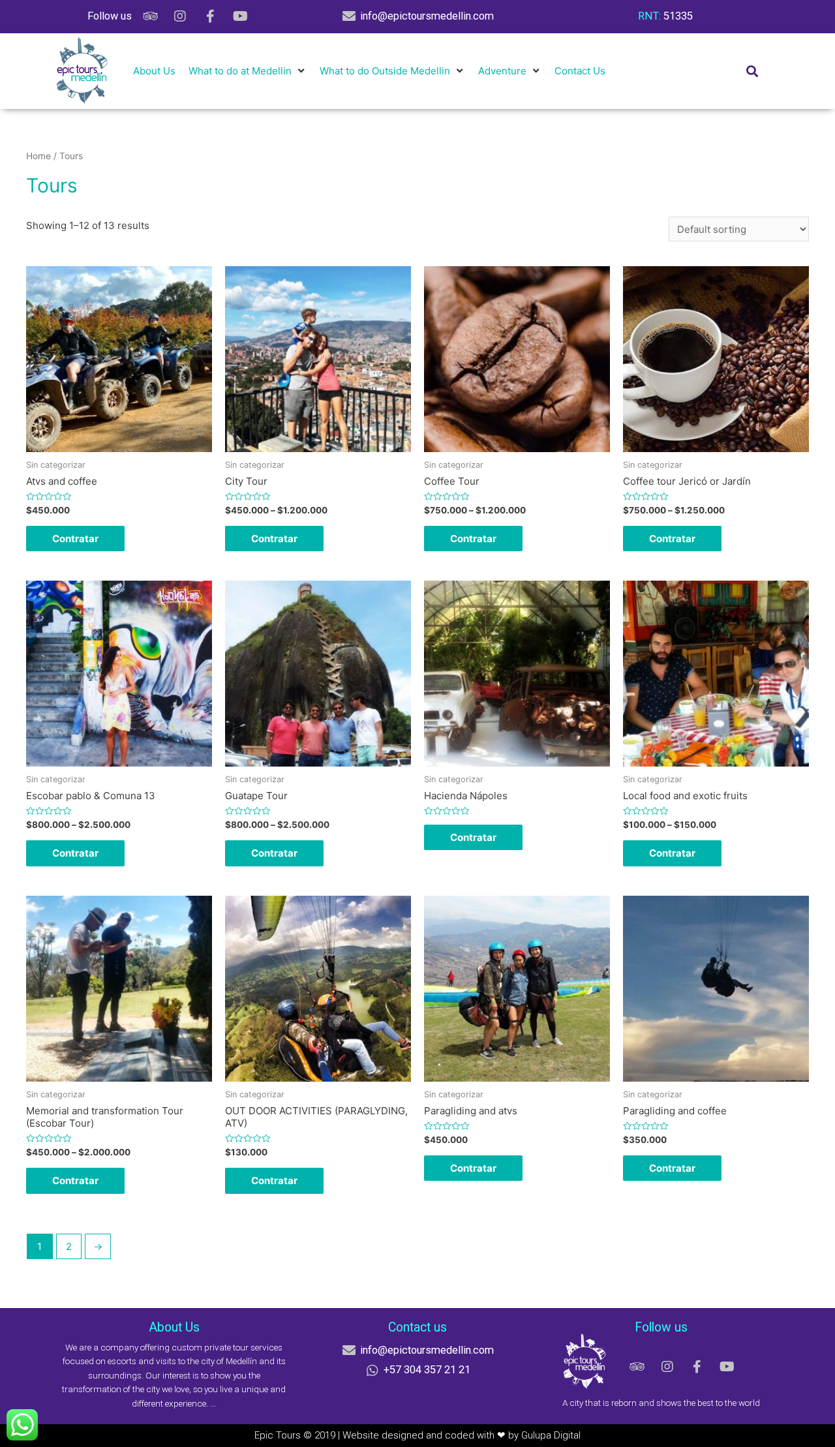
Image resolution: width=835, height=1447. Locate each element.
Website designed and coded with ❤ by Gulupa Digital (461, 1435)
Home (38, 156)
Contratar (75, 538)
